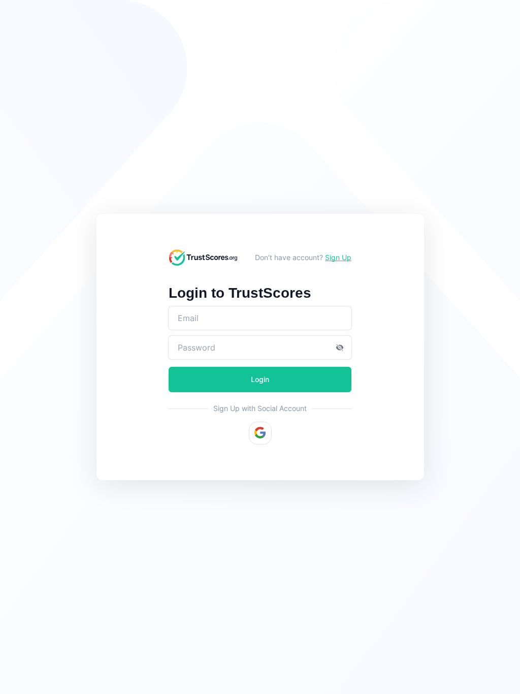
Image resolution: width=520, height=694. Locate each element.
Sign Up (338, 257)
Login (260, 379)
